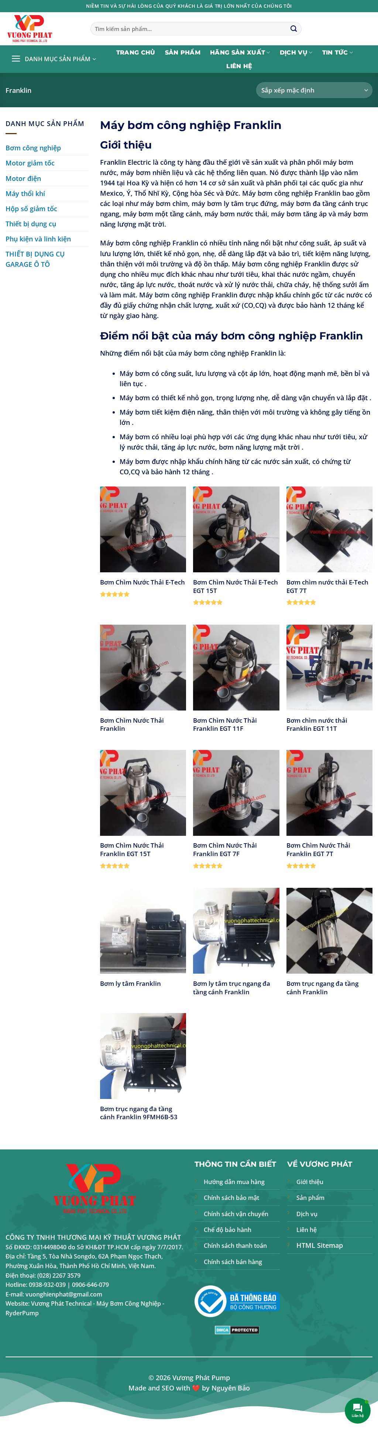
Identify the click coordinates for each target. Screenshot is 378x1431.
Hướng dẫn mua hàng (234, 1182)
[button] (54, 59)
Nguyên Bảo (231, 1387)
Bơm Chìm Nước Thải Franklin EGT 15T (132, 849)
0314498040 (49, 1247)
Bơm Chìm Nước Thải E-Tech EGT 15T (235, 586)
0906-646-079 (90, 1285)
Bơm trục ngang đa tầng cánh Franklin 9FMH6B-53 (139, 1112)
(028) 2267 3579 (58, 1275)
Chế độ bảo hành (227, 1230)
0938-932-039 (47, 1285)
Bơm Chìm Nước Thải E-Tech (142, 582)
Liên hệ (239, 66)
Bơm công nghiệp (33, 147)
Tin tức (335, 52)
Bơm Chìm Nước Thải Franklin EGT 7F (225, 849)
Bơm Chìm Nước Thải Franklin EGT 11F (225, 724)
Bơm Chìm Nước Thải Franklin (132, 724)
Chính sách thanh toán (235, 1246)
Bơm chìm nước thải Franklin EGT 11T (316, 724)
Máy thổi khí (25, 193)
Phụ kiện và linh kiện (38, 238)
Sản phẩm (183, 52)
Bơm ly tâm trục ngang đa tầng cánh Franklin (231, 987)
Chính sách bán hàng (233, 1262)
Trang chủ (135, 52)
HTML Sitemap (319, 1245)
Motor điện (23, 178)
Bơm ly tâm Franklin (130, 983)
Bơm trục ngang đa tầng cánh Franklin (322, 987)
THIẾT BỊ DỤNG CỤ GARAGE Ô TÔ (35, 259)
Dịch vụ (293, 52)
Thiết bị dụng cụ (31, 223)
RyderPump (22, 1313)
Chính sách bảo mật (231, 1198)
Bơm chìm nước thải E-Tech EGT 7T (327, 586)
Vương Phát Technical (61, 1303)
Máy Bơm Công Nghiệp (128, 1303)
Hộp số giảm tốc (31, 208)
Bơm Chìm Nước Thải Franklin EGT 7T (318, 849)
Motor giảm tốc (30, 162)
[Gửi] (293, 29)
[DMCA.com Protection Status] (237, 1329)
